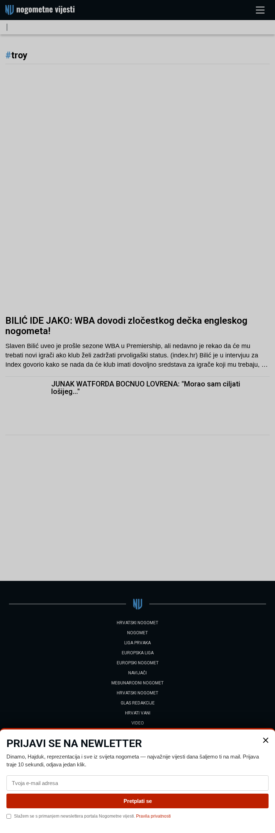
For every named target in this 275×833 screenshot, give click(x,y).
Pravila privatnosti (153, 816)
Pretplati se (138, 801)
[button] (265, 740)
